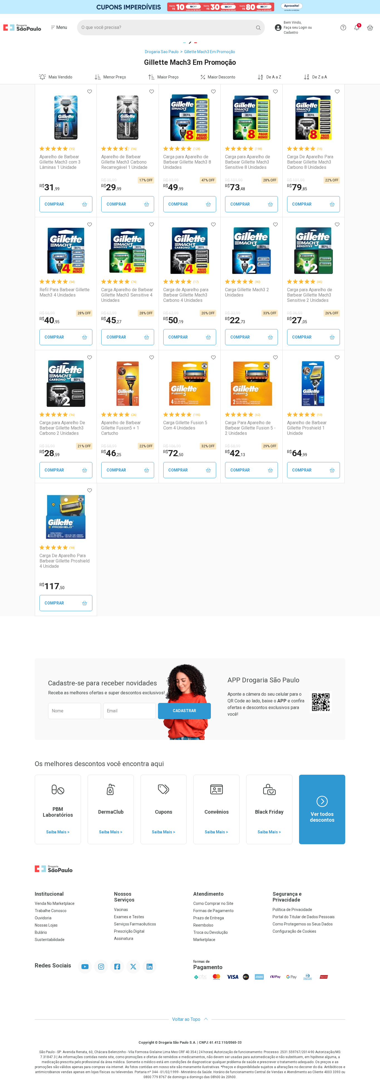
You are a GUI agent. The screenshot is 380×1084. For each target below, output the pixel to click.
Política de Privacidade (292, 909)
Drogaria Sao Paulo (162, 52)
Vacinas (121, 909)
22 (235, 320)
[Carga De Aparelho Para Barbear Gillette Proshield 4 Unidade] (65, 516)
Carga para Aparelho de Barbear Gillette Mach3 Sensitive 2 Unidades (309, 295)
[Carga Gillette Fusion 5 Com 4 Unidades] (189, 383)
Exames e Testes (129, 917)
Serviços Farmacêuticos (135, 924)
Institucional (49, 894)
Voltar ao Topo (186, 1019)
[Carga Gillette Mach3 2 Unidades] (251, 250)
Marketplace (204, 939)
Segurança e (287, 897)
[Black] (190, 7)
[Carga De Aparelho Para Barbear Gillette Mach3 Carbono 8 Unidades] (313, 117)
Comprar (54, 204)
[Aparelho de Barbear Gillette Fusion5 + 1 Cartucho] (127, 383)
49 (173, 187)
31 (50, 187)
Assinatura (123, 938)
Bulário (41, 932)
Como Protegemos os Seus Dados (303, 924)
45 (111, 320)
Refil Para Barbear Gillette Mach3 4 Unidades (65, 292)
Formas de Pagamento (213, 910)
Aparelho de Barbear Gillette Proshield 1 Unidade (307, 428)
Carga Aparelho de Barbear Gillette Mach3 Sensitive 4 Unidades (127, 295)
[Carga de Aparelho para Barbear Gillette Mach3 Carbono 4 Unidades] (189, 250)
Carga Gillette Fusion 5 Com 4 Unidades (185, 425)
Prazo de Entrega (208, 918)
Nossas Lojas (46, 925)
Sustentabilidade (50, 939)
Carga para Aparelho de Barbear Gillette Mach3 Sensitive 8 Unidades (247, 162)
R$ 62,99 (109, 313)
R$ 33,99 (232, 313)
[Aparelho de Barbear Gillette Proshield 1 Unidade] (313, 383)
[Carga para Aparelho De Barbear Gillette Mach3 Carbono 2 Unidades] (65, 383)
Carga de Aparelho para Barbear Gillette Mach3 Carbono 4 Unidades (185, 295)
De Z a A (319, 77)
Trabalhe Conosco (50, 910)
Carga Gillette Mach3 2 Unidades (247, 292)
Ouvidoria (43, 918)
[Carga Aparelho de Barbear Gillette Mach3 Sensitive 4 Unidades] (127, 250)
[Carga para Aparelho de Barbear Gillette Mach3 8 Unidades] (189, 117)
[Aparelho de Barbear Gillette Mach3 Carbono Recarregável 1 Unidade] (127, 117)
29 (111, 187)
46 (111, 453)
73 (235, 187)
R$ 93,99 (171, 180)
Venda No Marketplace (55, 903)
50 (173, 320)
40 (50, 320)
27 (297, 320)
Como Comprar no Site (213, 903)
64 (297, 453)
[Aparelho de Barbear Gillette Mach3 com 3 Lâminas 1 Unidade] (65, 117)
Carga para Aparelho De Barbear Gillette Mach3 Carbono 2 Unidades (62, 428)
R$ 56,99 (47, 313)
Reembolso (203, 925)
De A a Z (274, 77)
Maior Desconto (221, 77)
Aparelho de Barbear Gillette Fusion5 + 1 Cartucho (121, 428)
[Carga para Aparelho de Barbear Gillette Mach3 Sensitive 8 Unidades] (251, 117)
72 (173, 453)
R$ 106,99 (172, 446)
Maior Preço (168, 77)
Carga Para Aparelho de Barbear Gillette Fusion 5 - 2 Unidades (250, 428)
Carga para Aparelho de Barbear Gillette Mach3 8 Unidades (187, 162)
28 (50, 453)
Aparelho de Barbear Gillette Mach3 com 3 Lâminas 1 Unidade (60, 162)
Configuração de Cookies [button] (294, 931)
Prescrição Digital (129, 931)
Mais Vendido (60, 77)
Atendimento (208, 894)
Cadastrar (184, 710)
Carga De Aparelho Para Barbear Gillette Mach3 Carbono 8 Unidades (310, 162)
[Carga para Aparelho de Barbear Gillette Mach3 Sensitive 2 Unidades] (313, 250)
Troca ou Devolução (210, 932)
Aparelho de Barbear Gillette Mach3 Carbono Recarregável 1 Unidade (124, 162)
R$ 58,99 (109, 446)
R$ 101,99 (234, 180)
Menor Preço (114, 77)
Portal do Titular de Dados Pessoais (304, 917)
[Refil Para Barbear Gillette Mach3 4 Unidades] (65, 250)
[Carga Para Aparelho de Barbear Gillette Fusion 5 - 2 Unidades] (251, 383)
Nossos (124, 897)
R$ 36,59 (294, 313)
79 (297, 187)
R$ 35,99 (109, 180)
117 (52, 586)
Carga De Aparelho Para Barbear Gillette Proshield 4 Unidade (65, 561)
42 (235, 453)
